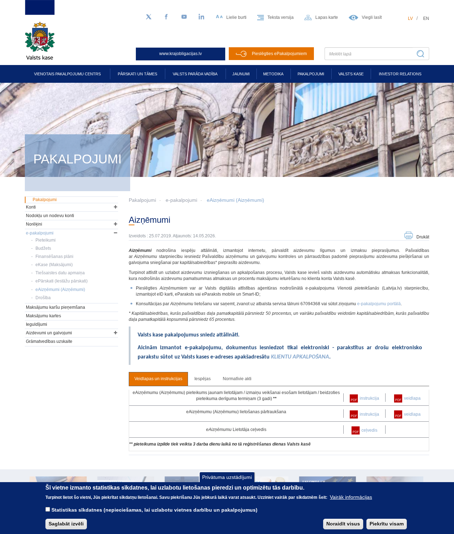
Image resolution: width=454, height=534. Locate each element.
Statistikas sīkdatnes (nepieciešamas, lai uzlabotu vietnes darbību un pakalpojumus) (154, 510)
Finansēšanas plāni (54, 256)
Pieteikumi (45, 240)
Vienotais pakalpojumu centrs (67, 74)
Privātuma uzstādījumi (227, 477)
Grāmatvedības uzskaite (49, 341)
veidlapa (412, 398)
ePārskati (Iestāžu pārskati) (61, 281)
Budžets (43, 248)
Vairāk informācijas (351, 497)
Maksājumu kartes (43, 315)
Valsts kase (351, 74)
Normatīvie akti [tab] (237, 378)
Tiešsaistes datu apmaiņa (60, 272)
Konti (31, 207)
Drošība (43, 297)
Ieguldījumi (36, 324)
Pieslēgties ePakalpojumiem (279, 53)
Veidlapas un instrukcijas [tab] (158, 378)
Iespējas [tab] (202, 378)
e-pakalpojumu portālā (379, 303)
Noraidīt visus (343, 524)
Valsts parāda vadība (195, 74)
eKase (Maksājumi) (54, 264)
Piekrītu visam (387, 524)
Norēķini (34, 224)
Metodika (273, 74)
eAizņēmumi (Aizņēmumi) (235, 200)
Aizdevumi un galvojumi (49, 332)
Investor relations (400, 74)
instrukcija (369, 398)
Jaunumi (241, 74)
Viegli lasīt (372, 17)
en (426, 18)
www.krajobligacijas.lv (180, 53)
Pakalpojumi (311, 74)
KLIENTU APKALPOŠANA (300, 357)
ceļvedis (369, 430)
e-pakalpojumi (181, 200)
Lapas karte (326, 17)
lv (410, 18)
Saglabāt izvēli (66, 524)
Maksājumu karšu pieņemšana (55, 307)
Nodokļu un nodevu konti (50, 215)
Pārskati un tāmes (137, 74)
